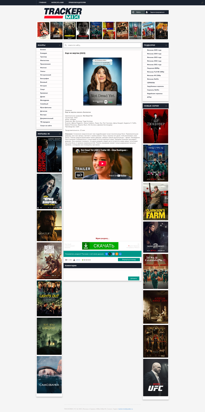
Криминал (44, 93)
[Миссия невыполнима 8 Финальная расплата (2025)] (83, 39)
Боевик (43, 49)
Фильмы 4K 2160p (154, 75)
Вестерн (43, 115)
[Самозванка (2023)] (49, 393)
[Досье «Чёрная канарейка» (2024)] (49, 208)
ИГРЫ (149, 97)
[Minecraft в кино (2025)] (148, 39)
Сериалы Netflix (153, 90)
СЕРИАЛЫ (151, 83)
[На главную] (63, 13)
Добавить (133, 278)
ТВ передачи (45, 122)
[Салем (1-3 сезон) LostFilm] (155, 357)
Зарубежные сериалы (155, 86)
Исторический (45, 75)
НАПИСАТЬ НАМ (57, 2)
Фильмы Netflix (153, 79)
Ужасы (42, 71)
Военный (43, 82)
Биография (44, 78)
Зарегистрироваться (157, 12)
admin (78, 260)
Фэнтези (43, 67)
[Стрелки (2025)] (122, 39)
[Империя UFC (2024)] (155, 396)
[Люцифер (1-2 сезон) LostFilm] (155, 143)
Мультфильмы (45, 107)
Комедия (43, 53)
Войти (138, 12)
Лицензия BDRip (153, 68)
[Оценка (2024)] (109, 39)
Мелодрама (44, 100)
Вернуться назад (129, 259)
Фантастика (44, 60)
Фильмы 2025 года (154, 50)
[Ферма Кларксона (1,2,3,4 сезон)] (155, 220)
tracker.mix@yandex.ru (125, 409)
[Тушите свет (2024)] (49, 316)
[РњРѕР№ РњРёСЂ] (120, 253)
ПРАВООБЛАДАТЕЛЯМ (77, 2)
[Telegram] (113, 253)
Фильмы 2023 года (154, 57)
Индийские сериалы (155, 93)
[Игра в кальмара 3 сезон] (96, 39)
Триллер (43, 57)
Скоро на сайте (46, 125)
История (43, 86)
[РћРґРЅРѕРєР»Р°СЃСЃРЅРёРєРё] (116, 253)
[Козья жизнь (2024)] (49, 240)
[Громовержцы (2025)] (69, 39)
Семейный (44, 104)
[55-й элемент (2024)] (135, 39)
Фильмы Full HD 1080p (155, 72)
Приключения (45, 64)
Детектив (43, 111)
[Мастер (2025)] (161, 39)
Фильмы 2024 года (154, 54)
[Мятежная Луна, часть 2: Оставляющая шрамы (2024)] (49, 278)
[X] (109, 253)
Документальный (46, 118)
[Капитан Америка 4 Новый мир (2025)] (43, 39)
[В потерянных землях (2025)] (56, 39)
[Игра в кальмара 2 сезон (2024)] (155, 288)
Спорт (42, 89)
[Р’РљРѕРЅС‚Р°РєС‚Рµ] (106, 253)
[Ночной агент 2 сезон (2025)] (155, 252)
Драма (42, 96)
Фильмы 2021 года (154, 64)
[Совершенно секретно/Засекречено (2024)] (49, 172)
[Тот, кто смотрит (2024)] (49, 354)
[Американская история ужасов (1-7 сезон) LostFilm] (155, 323)
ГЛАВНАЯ (42, 2)
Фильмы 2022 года (154, 61)
